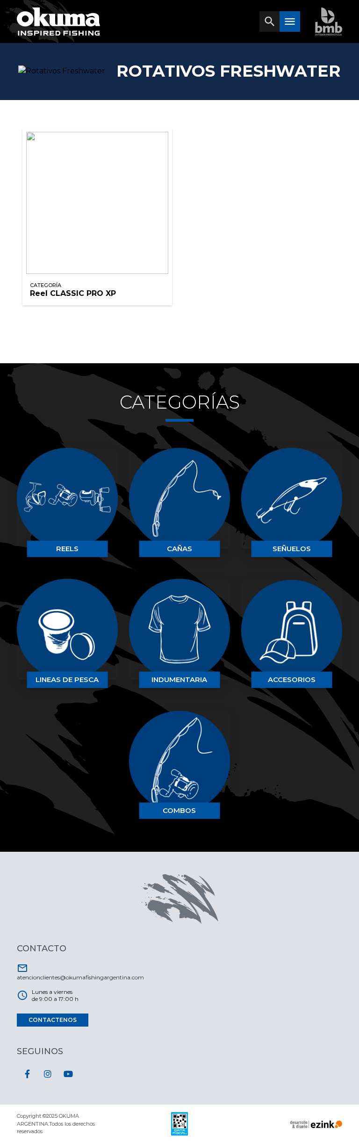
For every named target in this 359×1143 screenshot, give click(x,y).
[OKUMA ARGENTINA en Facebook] (27, 1073)
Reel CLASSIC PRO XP (73, 293)
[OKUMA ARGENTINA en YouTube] (68, 1073)
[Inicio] (58, 21)
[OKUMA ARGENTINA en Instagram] (47, 1073)
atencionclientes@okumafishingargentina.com (80, 972)
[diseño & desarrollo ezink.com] (316, 1123)
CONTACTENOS (53, 1019)
